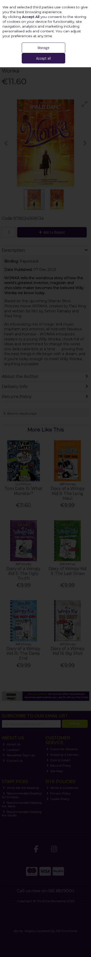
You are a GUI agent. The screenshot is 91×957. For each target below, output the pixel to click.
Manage (43, 47)
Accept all (43, 58)
